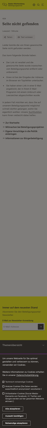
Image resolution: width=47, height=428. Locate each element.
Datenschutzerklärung (27, 375)
